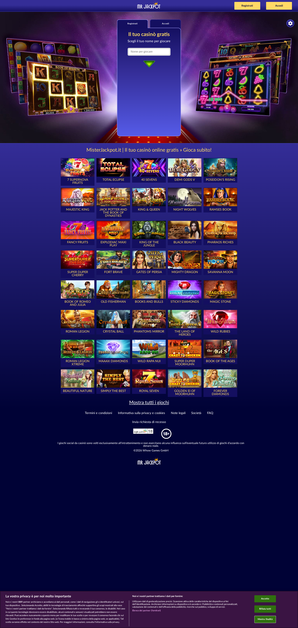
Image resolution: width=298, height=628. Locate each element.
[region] (149, 609)
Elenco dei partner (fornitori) (146, 611)
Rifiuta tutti (265, 609)
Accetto (265, 599)
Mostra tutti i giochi (149, 402)
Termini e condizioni (98, 413)
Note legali (178, 413)
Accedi (279, 5)
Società (196, 413)
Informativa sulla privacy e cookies (141, 413)
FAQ (210, 413)
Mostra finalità (265, 619)
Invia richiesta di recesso (149, 422)
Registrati (247, 5)
